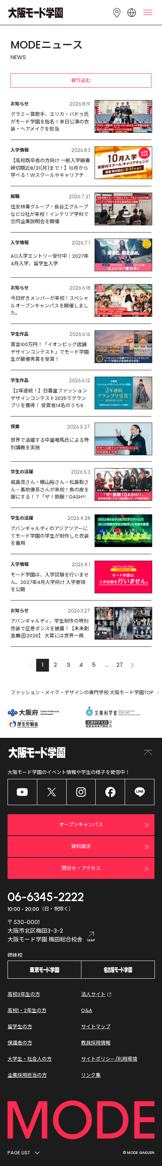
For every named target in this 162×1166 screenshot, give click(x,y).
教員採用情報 (95, 1042)
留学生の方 (20, 1026)
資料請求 (81, 846)
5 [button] (94, 665)
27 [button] (119, 665)
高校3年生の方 (24, 994)
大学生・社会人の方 (30, 1059)
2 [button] (55, 665)
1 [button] (43, 665)
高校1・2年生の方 (27, 1010)
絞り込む (81, 80)
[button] (132, 665)
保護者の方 (20, 1042)
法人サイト (93, 994)
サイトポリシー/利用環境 (109, 1059)
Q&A (86, 1010)
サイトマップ (95, 1026)
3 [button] (68, 665)
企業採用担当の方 (27, 1075)
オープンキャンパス (81, 824)
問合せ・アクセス (81, 868)
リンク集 (91, 1075)
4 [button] (81, 665)
